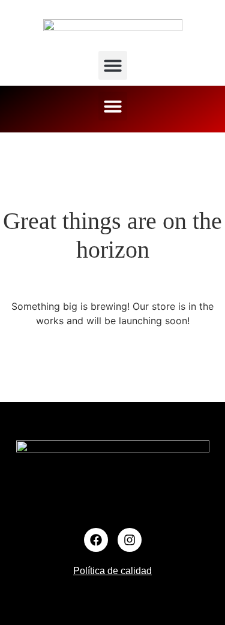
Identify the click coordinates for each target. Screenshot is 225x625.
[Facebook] (96, 540)
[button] (112, 65)
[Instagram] (130, 540)
